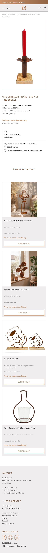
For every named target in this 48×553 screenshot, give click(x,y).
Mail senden (37, 150)
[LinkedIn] (16, 537)
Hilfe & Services (13, 147)
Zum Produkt (24, 243)
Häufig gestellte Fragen (10, 513)
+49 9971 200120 (23, 150)
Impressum (11, 546)
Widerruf (5, 521)
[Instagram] (10, 537)
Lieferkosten (8, 137)
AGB (3, 546)
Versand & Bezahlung (9, 516)
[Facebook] (4, 537)
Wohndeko (12, 14)
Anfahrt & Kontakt (8, 524)
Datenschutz (21, 546)
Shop (4, 14)
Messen (4, 518)
